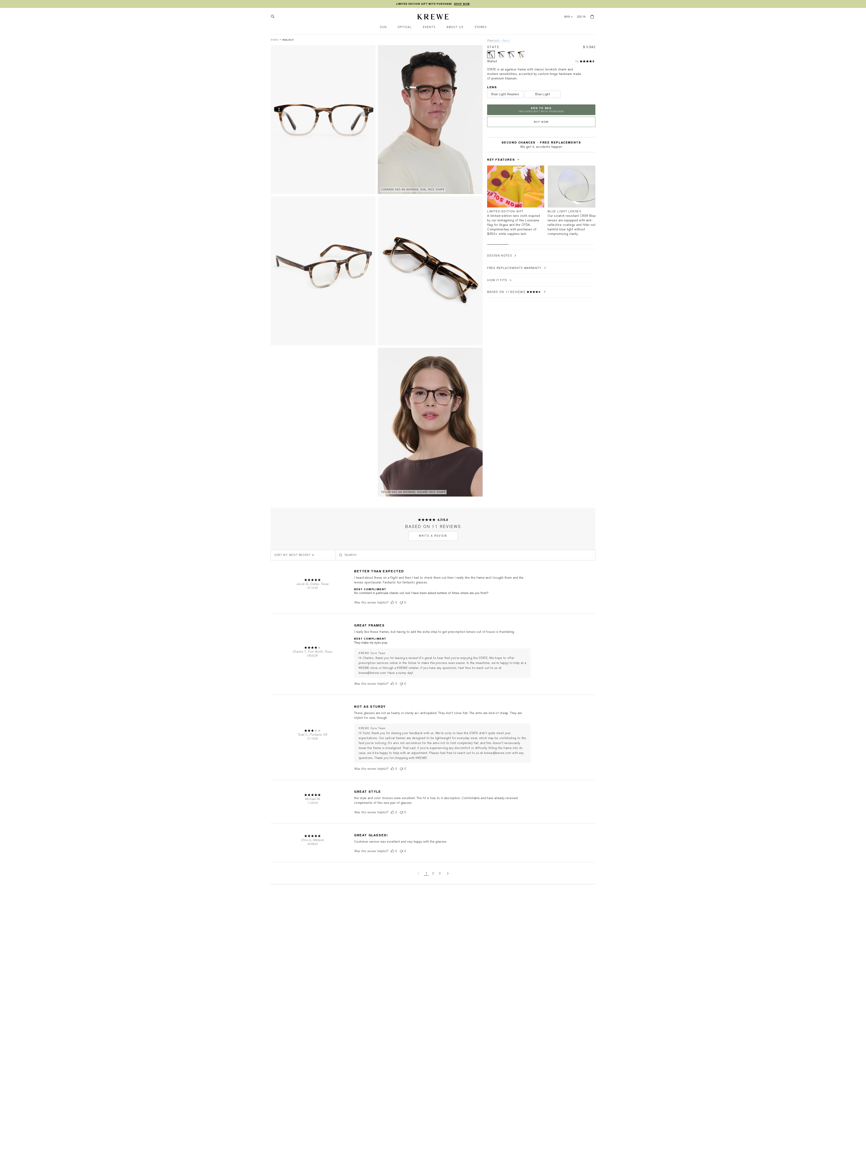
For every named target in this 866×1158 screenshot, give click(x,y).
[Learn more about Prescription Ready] (498, 41)
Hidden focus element (488, 151)
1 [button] (426, 873)
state (275, 39)
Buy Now (541, 121)
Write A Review (433, 535)
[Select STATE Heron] (511, 54)
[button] (383, 27)
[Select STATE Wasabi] (521, 54)
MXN (567, 16)
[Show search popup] (274, 17)
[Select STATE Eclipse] (501, 54)
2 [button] (433, 873)
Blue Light (542, 94)
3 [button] (440, 873)
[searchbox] (465, 555)
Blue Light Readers (505, 94)
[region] (433, 4)
